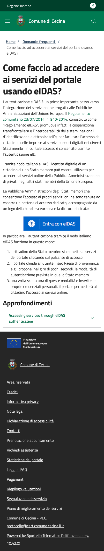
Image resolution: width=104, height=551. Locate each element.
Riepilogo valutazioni (24, 489)
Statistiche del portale (25, 460)
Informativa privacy (23, 401)
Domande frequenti (39, 41)
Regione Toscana (19, 5)
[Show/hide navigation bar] (7, 21)
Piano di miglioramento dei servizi (34, 508)
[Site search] (94, 21)
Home (10, 41)
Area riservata (18, 382)
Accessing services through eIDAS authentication (37, 318)
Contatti (13, 431)
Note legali (15, 411)
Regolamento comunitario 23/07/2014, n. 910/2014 (46, 116)
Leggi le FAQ (17, 469)
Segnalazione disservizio (27, 498)
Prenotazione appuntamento (30, 440)
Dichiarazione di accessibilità (30, 421)
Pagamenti (15, 479)
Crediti (12, 392)
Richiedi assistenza (22, 450)
